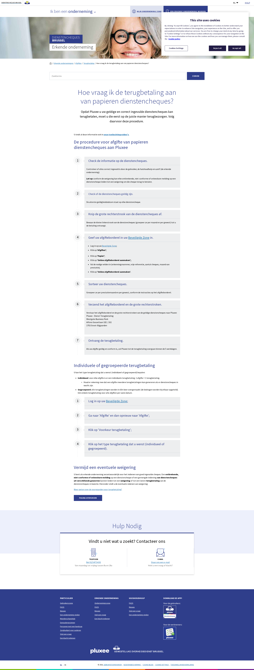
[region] (205, 34)
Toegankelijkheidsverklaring (182, 665)
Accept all (237, 48)
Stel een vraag (66, 634)
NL (234, 2)
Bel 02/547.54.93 (93, 562)
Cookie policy (174, 39)
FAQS (62, 607)
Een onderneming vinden (70, 615)
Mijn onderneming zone (149, 11)
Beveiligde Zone (138, 238)
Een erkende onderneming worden (188, 11)
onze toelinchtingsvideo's (116, 134)
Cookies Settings (162, 665)
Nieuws (63, 611)
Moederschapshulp (67, 618)
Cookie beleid (148, 665)
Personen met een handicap (71, 626)
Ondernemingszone (102, 603)
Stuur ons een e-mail (160, 562)
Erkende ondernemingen (63, 63)
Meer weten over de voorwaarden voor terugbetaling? (98, 489)
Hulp (247, 2)
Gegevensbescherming (132, 665)
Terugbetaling (88, 63)
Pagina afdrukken (88, 498)
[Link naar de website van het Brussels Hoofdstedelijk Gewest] (26, 3)
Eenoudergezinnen (67, 622)
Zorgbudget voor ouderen (70, 630)
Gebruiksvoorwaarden (113, 665)
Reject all (217, 48)
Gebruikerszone (66, 603)
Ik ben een (71, 11)
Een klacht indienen (67, 638)
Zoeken (195, 76)
